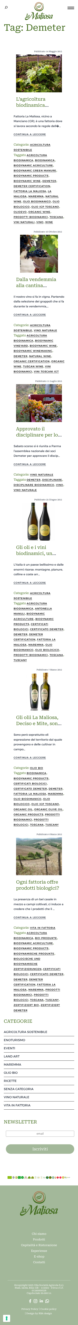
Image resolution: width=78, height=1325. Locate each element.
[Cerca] (6, 7)
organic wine (39, 211)
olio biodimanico (37, 201)
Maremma (36, 196)
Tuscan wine (33, 366)
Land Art (12, 1056)
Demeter (49, 180)
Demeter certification (32, 186)
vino (40, 222)
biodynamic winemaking (33, 350)
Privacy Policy (29, 1309)
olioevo (20, 211)
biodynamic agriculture (33, 165)
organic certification (32, 361)
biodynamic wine (27, 180)
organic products (28, 814)
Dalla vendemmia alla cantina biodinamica (36, 285)
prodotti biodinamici (31, 216)
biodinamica (45, 160)
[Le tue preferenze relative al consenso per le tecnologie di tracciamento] (6, 1318)
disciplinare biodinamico (34, 484)
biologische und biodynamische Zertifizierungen (27, 963)
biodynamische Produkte (34, 953)
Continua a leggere (30, 134)
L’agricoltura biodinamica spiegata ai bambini (38, 105)
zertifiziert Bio (26, 1004)
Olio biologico (47, 649)
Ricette (10, 1081)
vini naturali (24, 222)
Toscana (56, 216)
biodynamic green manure (35, 170)
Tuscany (20, 660)
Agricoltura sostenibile (25, 1032)
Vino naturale (45, 330)
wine (49, 222)
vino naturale (25, 489)
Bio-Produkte (46, 938)
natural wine (40, 356)
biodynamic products (31, 175)
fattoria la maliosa (30, 191)
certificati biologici (30, 783)
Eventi (9, 1048)
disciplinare (52, 479)
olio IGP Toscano (45, 206)
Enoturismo (14, 1040)
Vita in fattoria (42, 927)
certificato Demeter (46, 629)
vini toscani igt (46, 371)
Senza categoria (19, 1089)
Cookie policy (48, 1309)
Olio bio (36, 767)
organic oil (23, 809)
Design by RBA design (39, 1313)
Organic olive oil (48, 809)
